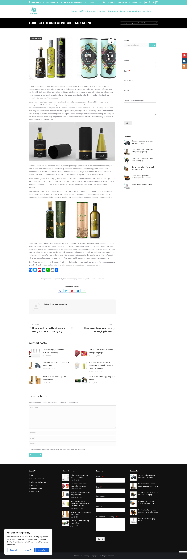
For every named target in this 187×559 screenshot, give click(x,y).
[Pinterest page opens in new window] (153, 2)
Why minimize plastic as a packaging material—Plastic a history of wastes (101, 365)
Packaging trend (36, 38)
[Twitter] (66, 291)
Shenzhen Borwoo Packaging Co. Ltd (46, 2)
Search (126, 41)
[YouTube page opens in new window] (145, 2)
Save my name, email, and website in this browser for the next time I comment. (58, 450)
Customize (14, 550)
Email (127, 71)
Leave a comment (97, 279)
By (69, 279)
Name (127, 61)
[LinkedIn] (78, 291)
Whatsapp (128, 80)
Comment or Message (134, 101)
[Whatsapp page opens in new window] (149, 2)
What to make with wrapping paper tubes (54, 378)
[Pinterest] (72, 291)
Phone (126, 90)
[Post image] (34, 353)
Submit (128, 123)
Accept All (42, 550)
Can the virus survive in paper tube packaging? (101, 351)
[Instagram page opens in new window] (156, 2)
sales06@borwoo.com (76, 2)
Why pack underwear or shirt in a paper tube (56, 363)
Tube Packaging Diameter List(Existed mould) (53, 351)
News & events (68, 471)
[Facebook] (60, 291)
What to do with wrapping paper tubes (102, 378)
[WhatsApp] (83, 291)
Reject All (28, 550)
